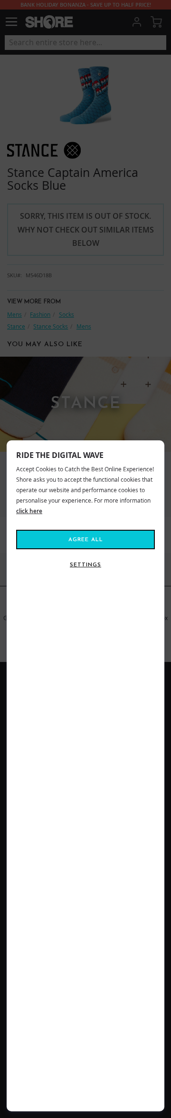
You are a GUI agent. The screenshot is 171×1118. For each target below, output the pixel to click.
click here (29, 511)
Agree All (85, 540)
